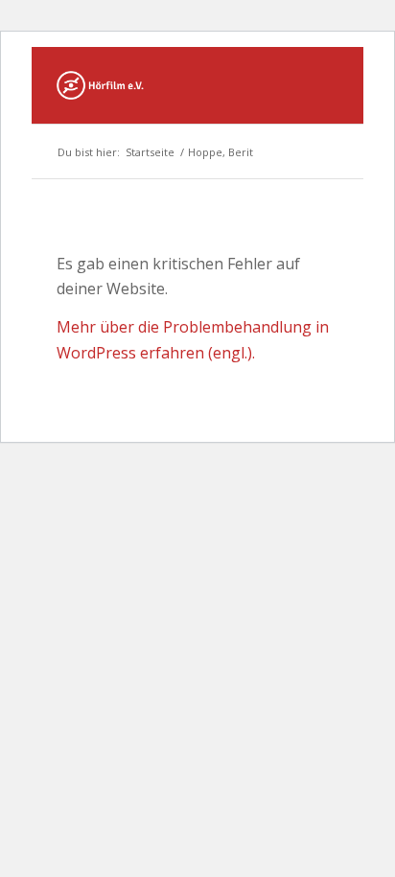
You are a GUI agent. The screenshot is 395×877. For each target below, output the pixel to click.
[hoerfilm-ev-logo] (169, 85)
